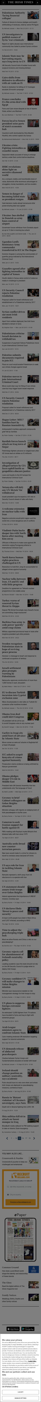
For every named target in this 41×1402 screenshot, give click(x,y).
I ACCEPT (20, 1392)
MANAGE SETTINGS (20, 1398)
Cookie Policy (32, 1361)
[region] (20, 1368)
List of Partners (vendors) (10, 1387)
